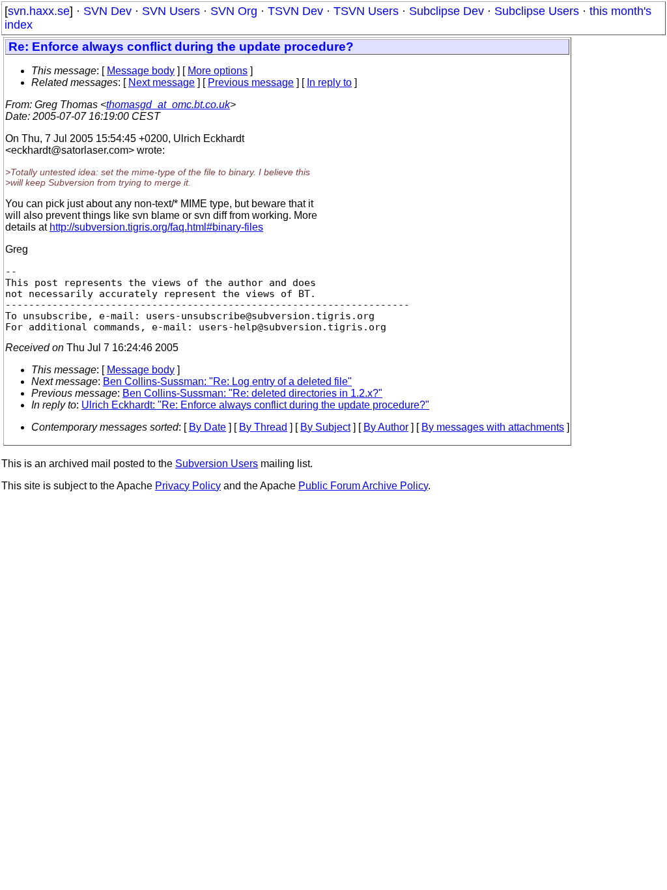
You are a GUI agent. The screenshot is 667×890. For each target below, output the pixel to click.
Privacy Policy (188, 485)
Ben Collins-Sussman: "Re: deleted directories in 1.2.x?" (252, 393)
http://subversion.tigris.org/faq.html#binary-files (156, 227)
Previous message (251, 82)
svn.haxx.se (39, 11)
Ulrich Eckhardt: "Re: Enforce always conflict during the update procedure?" (255, 404)
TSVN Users (366, 11)
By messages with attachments (492, 427)
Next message (161, 82)
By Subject (325, 427)
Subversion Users (216, 463)
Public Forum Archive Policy (363, 485)
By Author (385, 427)
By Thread (263, 427)
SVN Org (233, 11)
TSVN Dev (295, 11)
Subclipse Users (536, 11)
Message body (141, 70)
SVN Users (171, 11)
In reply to (329, 82)
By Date (207, 427)
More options (218, 70)
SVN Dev (107, 11)
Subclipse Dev (446, 11)
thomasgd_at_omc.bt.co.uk (168, 104)
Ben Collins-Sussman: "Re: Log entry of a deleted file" (227, 381)
